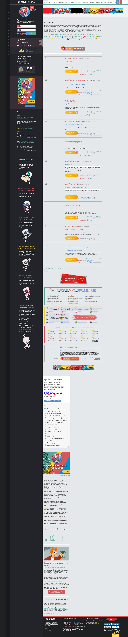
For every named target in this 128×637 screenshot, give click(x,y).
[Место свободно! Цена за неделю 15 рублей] (73, 369)
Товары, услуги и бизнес (54, 443)
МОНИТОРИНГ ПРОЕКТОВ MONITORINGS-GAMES (78, 145)
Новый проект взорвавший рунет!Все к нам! (76, 209)
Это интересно (67, 624)
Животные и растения (53, 411)
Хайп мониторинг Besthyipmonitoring (74, 124)
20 (54, 268)
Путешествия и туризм (54, 431)
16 (48, 268)
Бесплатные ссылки (80, 625)
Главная (22, 39)
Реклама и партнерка (53, 433)
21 (55, 268)
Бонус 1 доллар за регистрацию (73, 250)
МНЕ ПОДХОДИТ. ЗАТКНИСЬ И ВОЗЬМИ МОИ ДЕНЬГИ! (56, 592)
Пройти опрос (48, 630)
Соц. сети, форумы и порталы (56, 438)
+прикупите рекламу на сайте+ (52, 398)
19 (52, 268)
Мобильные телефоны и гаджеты (57, 420)
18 (51, 268)
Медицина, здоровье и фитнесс (56, 418)
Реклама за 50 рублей (49, 537)
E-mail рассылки (89, 34)
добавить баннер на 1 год (76, 13)
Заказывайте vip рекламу (24, 56)
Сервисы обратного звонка (87, 38)
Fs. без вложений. (22, 61)
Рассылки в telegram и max (50, 391)
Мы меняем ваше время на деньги (74, 229)
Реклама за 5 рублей (49, 535)
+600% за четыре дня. (23, 58)
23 (58, 268)
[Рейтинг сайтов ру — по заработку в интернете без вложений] (115, 633)
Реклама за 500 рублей (50, 539)
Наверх (46, 271)
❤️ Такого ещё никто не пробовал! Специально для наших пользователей (25, 117)
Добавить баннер (30, 105)
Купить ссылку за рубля (52, 401)
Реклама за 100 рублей (50, 538)
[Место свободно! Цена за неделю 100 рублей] (102, 12)
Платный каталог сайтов (78, 624)
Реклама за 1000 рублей (50, 540)
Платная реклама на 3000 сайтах (79, 621)
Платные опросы (73, 38)
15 (46, 268)
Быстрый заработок (90, 36)
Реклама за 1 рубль (49, 531)
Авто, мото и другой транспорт (56, 409)
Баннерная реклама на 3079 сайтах (68, 630)
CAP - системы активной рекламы (58, 34)
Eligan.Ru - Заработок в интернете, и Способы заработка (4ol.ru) (81, 104)
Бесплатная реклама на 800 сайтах (68, 627)
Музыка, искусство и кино (55, 422)
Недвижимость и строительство (56, 427)
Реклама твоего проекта (50, 396)
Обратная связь (79, 629)
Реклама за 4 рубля (49, 534)
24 (60, 268)
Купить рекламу (24, 42)
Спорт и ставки (51, 440)
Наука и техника (52, 424)
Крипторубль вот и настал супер (52, 382)
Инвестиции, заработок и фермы (57, 415)
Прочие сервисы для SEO (60, 38)
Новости (66, 623)
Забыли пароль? (21, 34)
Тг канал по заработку (23, 63)
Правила (77, 628)
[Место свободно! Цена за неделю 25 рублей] (26, 103)
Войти (32, 34)
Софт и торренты (52, 436)
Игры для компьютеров (54, 413)
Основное (83, 71)
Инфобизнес (57, 36)
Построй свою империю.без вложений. (53, 386)
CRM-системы (67, 36)
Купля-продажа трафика (76, 34)
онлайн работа (68, 164)
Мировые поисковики (69, 625)
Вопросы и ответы (25, 45)
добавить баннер (118, 13)
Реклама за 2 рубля (49, 532)
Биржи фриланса (78, 36)
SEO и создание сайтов (54, 445)
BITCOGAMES (68, 61)
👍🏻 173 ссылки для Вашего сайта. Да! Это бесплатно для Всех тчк (25, 143)
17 (49, 268)
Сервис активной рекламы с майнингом (75, 187)
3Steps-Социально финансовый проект (75, 84)
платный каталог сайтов (82, 29)
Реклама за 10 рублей (49, 536)
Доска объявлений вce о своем (52, 384)
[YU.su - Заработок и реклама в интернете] (115, 636)
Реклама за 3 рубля (49, 533)
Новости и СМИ (52, 429)
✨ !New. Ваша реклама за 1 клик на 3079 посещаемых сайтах (25, 130)
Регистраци (21, 33)
